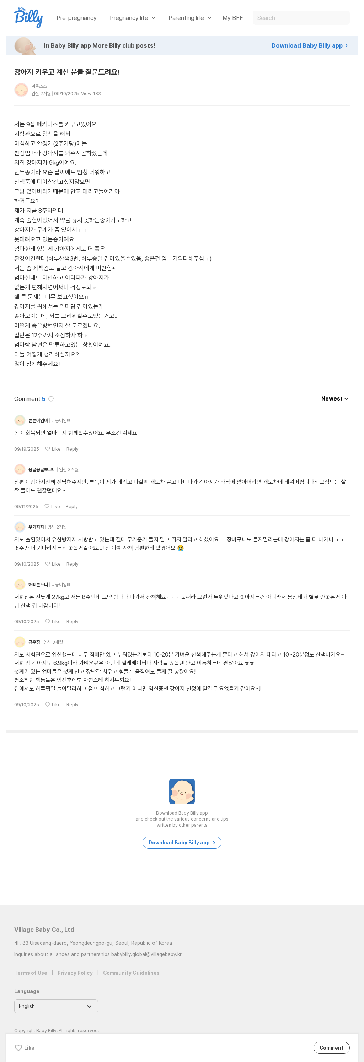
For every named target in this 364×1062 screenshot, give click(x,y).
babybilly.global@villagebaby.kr (146, 954)
